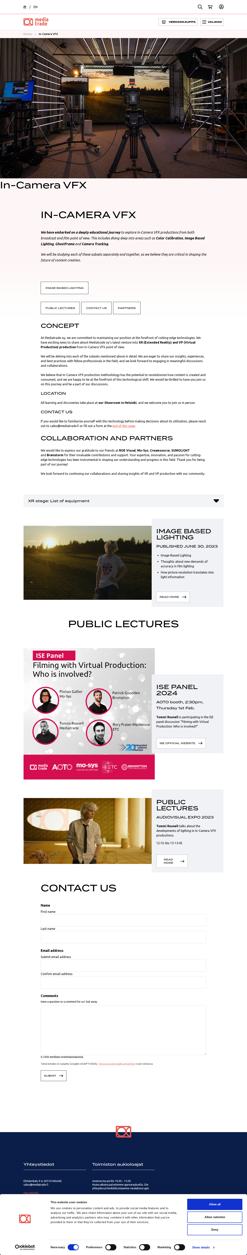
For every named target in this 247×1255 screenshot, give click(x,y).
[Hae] (200, 7)
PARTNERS (127, 308)
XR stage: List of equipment (58, 500)
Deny (214, 1229)
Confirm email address (57, 974)
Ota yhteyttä (31, 1193)
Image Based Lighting (65, 288)
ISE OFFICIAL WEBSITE (177, 743)
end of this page (124, 426)
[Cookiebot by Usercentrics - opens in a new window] (25, 1247)
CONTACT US (96, 308)
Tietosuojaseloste (108, 1063)
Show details (201, 1247)
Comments (49, 996)
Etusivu (28, 34)
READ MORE (169, 597)
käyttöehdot (129, 1063)
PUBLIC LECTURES (60, 308)
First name (48, 911)
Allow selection (215, 1217)
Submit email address (56, 957)
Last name (48, 928)
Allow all (215, 1204)
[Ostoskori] (210, 7)
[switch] (110, 1247)
